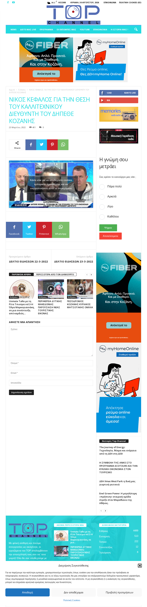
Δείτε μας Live (28, 29)
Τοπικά (102, 542)
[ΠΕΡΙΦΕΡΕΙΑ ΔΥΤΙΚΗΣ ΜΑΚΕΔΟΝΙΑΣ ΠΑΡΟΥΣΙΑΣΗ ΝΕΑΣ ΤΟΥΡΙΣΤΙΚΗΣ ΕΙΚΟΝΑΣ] (51, 289)
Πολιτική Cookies (71, 600)
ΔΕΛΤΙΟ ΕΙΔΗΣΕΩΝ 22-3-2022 (28, 261)
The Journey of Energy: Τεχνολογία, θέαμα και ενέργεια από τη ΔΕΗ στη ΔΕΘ (117, 450)
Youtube (85, 29)
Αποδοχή (27, 592)
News (13, 29)
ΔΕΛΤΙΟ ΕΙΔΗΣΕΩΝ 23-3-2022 (73, 261)
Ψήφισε (108, 227)
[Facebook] (8, 2)
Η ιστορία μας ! (119, 29)
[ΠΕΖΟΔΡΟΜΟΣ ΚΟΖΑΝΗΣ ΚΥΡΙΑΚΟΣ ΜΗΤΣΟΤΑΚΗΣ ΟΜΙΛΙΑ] (80, 289)
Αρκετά (111, 196)
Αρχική (12, 90)
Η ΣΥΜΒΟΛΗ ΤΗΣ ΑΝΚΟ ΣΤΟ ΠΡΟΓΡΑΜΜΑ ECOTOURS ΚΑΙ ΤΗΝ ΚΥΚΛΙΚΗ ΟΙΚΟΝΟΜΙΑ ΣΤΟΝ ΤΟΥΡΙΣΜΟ (118, 467)
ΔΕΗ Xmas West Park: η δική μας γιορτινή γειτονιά (117, 483)
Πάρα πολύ (114, 186)
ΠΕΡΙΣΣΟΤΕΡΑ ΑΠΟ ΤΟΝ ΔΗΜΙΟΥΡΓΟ (55, 274)
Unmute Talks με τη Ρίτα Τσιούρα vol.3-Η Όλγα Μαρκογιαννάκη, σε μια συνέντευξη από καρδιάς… (22, 307)
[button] (140, 565)
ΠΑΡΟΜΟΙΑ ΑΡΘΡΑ (21, 274)
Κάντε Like (130, 92)
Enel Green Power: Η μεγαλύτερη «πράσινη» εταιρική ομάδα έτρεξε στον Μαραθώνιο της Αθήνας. (118, 498)
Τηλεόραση (105, 552)
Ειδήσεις (22, 90)
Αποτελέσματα (110, 236)
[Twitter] (41, 144)
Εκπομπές (104, 536)
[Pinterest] (52, 144)
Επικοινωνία (110, 2)
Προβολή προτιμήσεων (119, 592)
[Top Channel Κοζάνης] (73, 15)
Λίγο (110, 206)
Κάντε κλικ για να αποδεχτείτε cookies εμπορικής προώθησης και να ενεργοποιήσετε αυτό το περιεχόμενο (51, 184)
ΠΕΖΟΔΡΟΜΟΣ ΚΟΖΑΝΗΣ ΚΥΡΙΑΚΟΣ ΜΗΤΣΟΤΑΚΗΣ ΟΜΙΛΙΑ (80, 304)
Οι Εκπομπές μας (66, 29)
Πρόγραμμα (46, 29)
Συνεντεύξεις (105, 547)
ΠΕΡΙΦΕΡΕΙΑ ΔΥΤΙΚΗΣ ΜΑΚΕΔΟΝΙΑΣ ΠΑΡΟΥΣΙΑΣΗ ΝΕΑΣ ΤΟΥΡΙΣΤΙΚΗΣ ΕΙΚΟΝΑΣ (50, 307)
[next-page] (91, 274)
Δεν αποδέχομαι (73, 592)
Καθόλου (113, 216)
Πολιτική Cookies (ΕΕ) (130, 2)
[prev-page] (87, 274)
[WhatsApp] (63, 144)
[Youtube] (13, 2)
